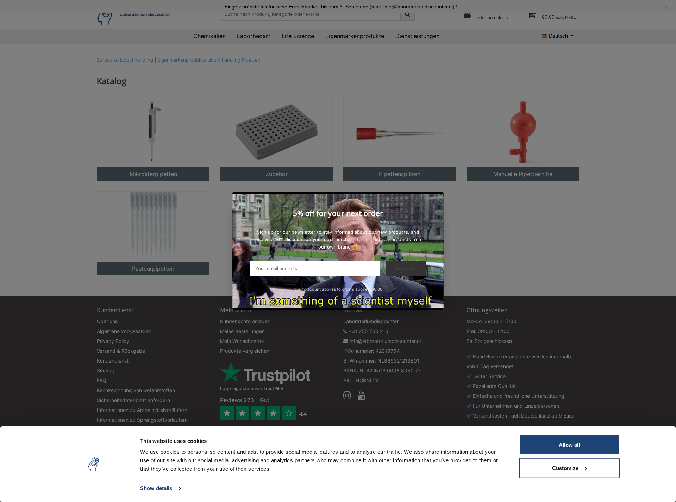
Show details (156, 488)
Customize (565, 468)
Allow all (569, 445)
